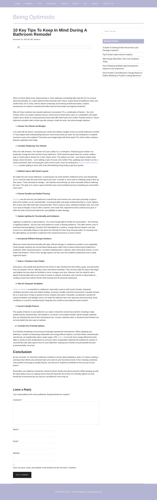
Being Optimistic (34, 17)
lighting (61, 337)
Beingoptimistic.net (95, 492)
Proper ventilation (20, 289)
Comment (17, 400)
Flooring (16, 199)
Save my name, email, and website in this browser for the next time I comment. (44, 468)
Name (16, 429)
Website (16, 453)
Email (16, 441)
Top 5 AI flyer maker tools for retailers (118, 55)
